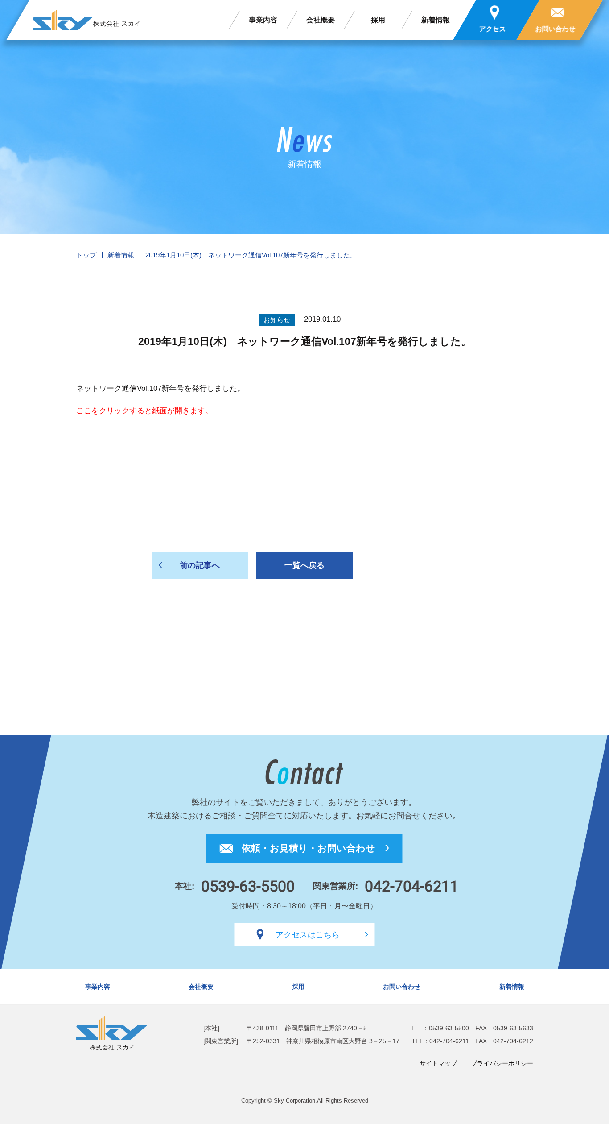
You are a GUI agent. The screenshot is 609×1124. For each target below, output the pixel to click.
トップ (86, 255)
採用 (378, 20)
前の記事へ (200, 565)
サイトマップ (438, 1063)
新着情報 (436, 20)
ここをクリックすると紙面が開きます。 (144, 410)
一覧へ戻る (304, 565)
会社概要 (320, 20)
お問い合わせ (401, 986)
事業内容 (263, 20)
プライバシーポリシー (502, 1063)
